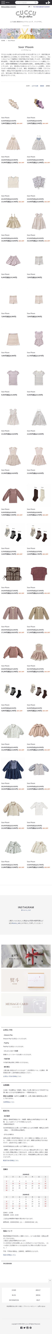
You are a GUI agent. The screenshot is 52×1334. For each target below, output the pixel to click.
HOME (3, 40)
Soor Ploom (11, 40)
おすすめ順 (35, 86)
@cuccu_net (26, 910)
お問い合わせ (41, 1306)
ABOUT (38, 1290)
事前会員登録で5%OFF (8, 7)
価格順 (42, 86)
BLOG (14, 1295)
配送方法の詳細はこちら (11, 1160)
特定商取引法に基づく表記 (14, 1306)
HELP (38, 1300)
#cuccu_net (16, 923)
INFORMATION (14, 1300)
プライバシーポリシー (29, 1306)
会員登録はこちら (8, 1102)
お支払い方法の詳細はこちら (12, 1076)
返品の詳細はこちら (9, 1255)
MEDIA (38, 1295)
